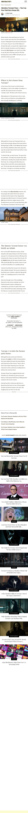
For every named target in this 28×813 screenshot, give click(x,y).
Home (2, 4)
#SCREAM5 (14, 318)
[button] (26, 1)
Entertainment (8, 4)
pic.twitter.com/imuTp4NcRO (14, 322)
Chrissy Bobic (9, 13)
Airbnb (5, 260)
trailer (9, 359)
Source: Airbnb (4, 222)
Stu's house (10, 50)
